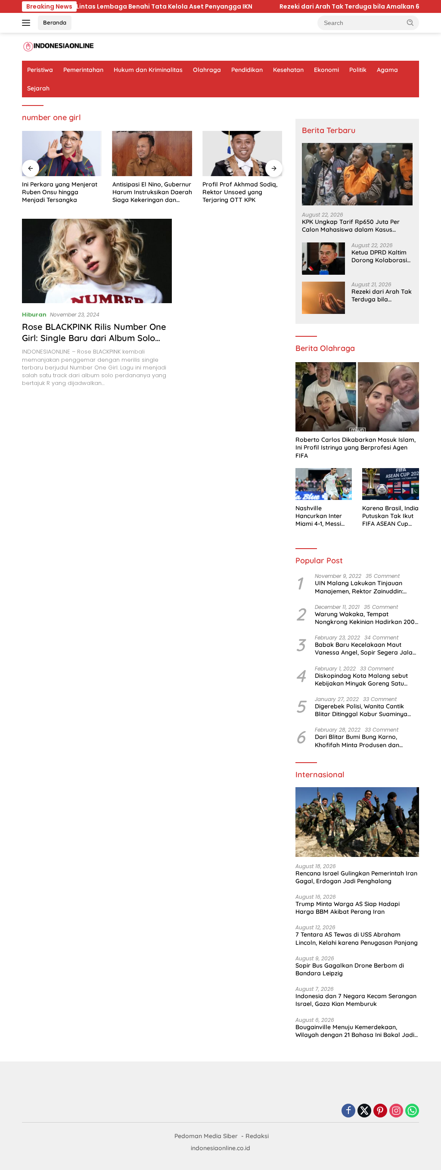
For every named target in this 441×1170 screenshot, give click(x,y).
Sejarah (38, 88)
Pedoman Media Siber (206, 1136)
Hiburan (34, 314)
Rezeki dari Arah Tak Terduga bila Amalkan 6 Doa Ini (261, 6)
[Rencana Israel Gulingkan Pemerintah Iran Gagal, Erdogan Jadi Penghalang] (357, 822)
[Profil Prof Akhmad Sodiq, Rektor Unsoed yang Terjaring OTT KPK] (242, 153)
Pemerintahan (83, 70)
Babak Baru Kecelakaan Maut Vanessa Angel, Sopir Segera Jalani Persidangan (366, 648)
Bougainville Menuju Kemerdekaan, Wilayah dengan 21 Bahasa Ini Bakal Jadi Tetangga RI (354, 1031)
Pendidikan (247, 70)
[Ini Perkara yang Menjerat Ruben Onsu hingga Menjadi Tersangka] (62, 153)
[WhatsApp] (412, 1111)
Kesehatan (288, 70)
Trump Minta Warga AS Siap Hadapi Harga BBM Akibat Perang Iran (347, 908)
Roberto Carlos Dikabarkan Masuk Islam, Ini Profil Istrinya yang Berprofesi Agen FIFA (355, 447)
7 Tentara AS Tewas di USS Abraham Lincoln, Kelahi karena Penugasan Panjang (356, 938)
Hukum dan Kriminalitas (148, 70)
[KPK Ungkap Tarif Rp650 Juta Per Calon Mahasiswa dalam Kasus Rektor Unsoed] (357, 174)
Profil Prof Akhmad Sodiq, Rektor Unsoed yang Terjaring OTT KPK (239, 192)
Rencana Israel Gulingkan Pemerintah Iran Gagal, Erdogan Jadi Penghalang (356, 877)
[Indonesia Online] (58, 46)
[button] (410, 22)
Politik (357, 70)
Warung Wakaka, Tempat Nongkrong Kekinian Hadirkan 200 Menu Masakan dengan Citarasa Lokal (365, 618)
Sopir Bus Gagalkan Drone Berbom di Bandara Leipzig (349, 969)
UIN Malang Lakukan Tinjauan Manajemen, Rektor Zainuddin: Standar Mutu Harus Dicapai (359, 587)
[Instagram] (396, 1111)
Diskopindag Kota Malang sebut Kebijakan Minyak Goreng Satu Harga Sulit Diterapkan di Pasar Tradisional (361, 679)
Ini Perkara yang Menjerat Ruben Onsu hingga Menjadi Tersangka (59, 192)
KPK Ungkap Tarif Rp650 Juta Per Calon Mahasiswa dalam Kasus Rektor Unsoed (351, 225)
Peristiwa (40, 70)
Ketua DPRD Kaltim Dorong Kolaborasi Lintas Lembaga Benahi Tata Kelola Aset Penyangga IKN (380, 256)
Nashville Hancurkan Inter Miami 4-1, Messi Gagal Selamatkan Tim (322, 516)
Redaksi (257, 1136)
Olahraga (207, 70)
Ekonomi (326, 70)
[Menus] (28, 23)
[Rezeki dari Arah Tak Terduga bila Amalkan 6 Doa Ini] (323, 298)
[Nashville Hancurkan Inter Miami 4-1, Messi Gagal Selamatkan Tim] (323, 484)
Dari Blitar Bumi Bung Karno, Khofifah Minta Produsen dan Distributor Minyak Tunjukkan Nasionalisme (357, 740)
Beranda (54, 22)
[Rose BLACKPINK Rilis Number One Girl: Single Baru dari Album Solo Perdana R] (97, 261)
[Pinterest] (380, 1111)
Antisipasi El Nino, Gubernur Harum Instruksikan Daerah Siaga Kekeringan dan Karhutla (152, 192)
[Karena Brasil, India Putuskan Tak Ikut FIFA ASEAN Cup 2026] (390, 484)
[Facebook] (348, 1111)
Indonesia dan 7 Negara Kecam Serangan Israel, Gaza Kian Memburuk (355, 1000)
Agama (387, 70)
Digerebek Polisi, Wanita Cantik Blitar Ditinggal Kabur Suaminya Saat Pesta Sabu (361, 710)
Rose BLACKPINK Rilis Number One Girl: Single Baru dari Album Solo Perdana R (94, 337)
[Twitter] (364, 1111)
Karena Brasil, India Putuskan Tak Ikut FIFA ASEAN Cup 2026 (390, 516)
